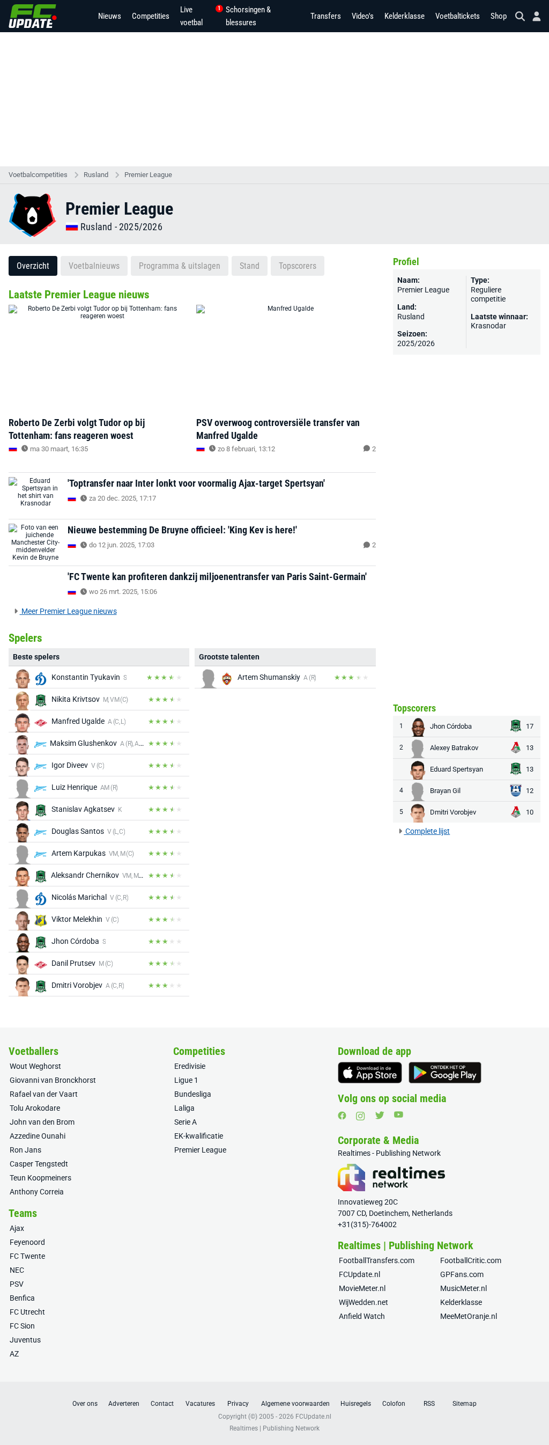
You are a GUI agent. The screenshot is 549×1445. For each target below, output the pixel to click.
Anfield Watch (362, 1316)
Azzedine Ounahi (37, 1136)
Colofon (393, 1403)
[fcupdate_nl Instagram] (360, 1116)
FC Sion (22, 1326)
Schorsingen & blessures (248, 16)
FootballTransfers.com (376, 1260)
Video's (363, 16)
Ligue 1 (186, 1080)
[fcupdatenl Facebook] (342, 1115)
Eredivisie (189, 1066)
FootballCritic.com (470, 1260)
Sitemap (464, 1403)
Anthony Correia (37, 1191)
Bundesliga (192, 1094)
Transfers (325, 16)
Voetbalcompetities (38, 175)
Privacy (238, 1403)
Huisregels (355, 1403)
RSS (429, 1403)
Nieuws (109, 16)
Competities (150, 16)
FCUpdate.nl (359, 1274)
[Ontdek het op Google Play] (445, 1072)
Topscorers (297, 266)
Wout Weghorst (35, 1066)
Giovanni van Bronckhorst (53, 1080)
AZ (14, 1353)
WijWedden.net (363, 1302)
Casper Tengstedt (39, 1164)
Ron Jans (25, 1150)
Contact (162, 1403)
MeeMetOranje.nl (468, 1316)
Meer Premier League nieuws (68, 611)
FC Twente (27, 1256)
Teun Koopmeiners (40, 1177)
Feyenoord (27, 1242)
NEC (17, 1270)
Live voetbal (197, 16)
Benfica (22, 1298)
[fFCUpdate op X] (379, 1115)
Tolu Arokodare (35, 1108)
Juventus (25, 1340)
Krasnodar (488, 325)
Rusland (96, 175)
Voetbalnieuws (94, 266)
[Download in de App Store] (370, 1072)
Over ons (85, 1403)
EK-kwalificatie (198, 1136)
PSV (17, 1284)
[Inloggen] (532, 16)
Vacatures (200, 1403)
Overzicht (33, 266)
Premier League (148, 175)
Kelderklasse (404, 16)
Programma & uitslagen (179, 266)
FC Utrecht (27, 1312)
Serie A (185, 1122)
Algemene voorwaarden (295, 1403)
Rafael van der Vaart (44, 1094)
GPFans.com (462, 1274)
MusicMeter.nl (463, 1288)
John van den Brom (42, 1122)
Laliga (184, 1108)
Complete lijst (427, 831)
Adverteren (123, 1403)
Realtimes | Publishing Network (274, 1428)
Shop (499, 16)
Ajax (17, 1228)
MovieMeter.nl (362, 1288)
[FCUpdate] (33, 16)
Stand (249, 266)
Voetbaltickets (457, 16)
